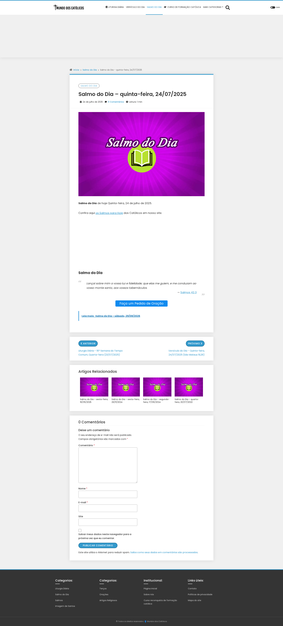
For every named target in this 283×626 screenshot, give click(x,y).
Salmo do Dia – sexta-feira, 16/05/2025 (94, 401)
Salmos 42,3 (188, 292)
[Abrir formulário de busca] (228, 7)
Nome (82, 488)
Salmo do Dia (90, 69)
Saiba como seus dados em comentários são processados (164, 552)
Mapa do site (194, 600)
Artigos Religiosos (108, 600)
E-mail (83, 502)
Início (76, 69)
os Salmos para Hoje (109, 213)
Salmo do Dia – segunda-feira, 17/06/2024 (156, 401)
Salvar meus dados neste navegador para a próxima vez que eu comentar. (104, 536)
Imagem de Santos (65, 606)
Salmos (59, 600)
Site (80, 516)
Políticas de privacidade (200, 594)
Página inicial (150, 588)
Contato (192, 588)
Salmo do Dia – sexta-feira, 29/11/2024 (126, 401)
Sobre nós (149, 594)
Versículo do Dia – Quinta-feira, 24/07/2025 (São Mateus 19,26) (186, 352)
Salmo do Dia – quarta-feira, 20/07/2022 (187, 401)
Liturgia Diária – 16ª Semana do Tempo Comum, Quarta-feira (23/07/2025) (100, 352)
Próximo (194, 343)
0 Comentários (116, 101)
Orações (103, 594)
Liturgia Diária (62, 588)
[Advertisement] (141, 36)
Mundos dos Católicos (157, 621)
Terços (103, 588)
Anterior (89, 343)
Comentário (86, 445)
